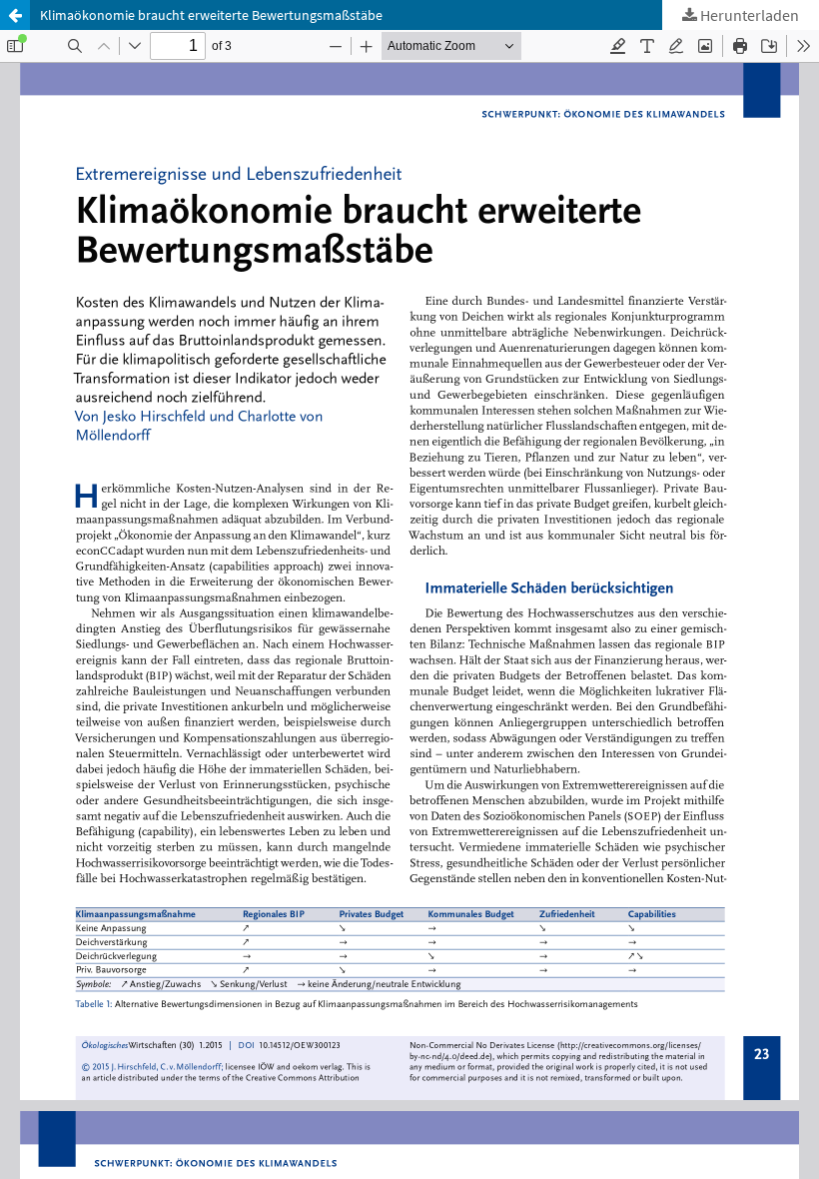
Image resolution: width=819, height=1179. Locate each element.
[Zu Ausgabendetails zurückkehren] (15, 15)
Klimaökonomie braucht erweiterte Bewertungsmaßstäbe (211, 15)
